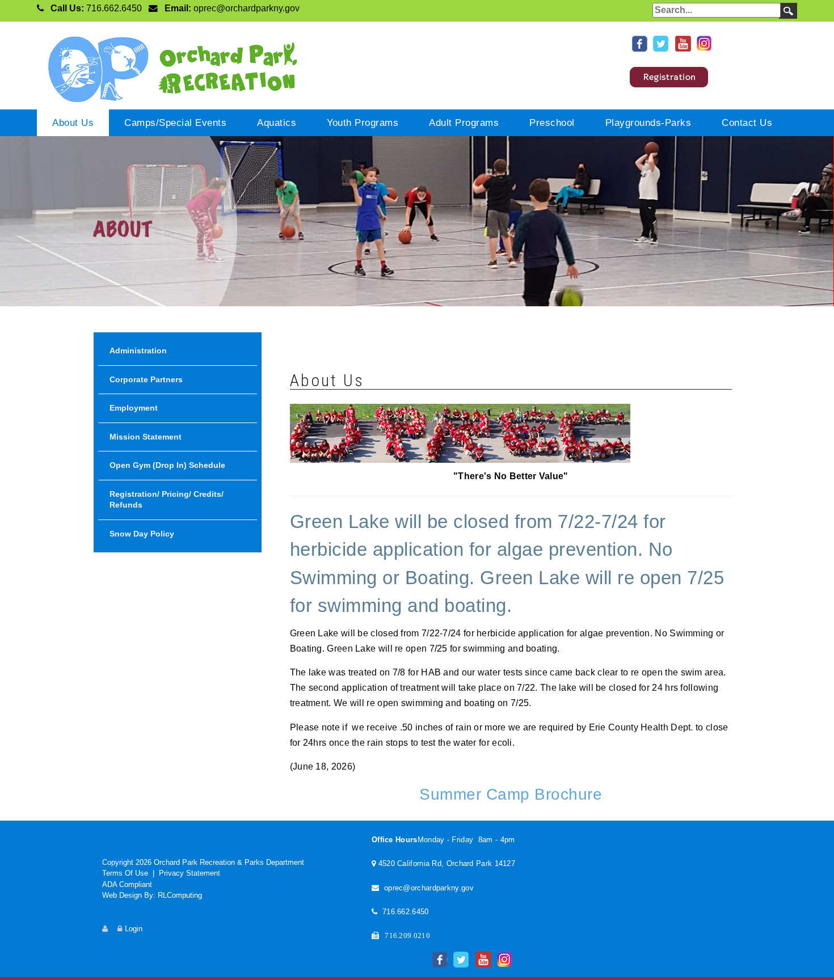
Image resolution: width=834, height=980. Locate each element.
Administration (138, 350)
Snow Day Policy (141, 533)
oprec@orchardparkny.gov (246, 8)
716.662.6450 (114, 8)
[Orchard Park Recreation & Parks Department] (167, 66)
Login (133, 928)
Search (788, 11)
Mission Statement (145, 436)
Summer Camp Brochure (510, 794)
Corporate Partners (146, 379)
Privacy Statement (189, 873)
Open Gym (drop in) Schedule (167, 465)
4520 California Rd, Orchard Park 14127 (446, 863)
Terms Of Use (125, 873)
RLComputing (180, 895)
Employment (133, 407)
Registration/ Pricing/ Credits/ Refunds (166, 499)
